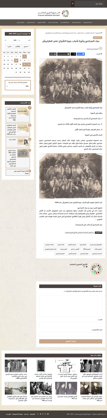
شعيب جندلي (74, 249)
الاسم (100, 320)
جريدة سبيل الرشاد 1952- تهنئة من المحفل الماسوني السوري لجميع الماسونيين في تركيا (11, 158)
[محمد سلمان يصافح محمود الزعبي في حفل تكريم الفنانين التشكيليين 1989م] (16, 366)
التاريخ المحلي (20, 22)
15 (24, 64)
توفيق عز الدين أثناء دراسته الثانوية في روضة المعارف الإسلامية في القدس (43, 376)
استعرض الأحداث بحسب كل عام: (17, 82)
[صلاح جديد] (23, 142)
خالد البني (60, 245)
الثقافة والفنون (41, 22)
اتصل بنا (8, 414)
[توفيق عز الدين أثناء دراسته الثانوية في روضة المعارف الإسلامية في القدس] (41, 366)
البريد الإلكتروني (97, 330)
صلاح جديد (12, 139)
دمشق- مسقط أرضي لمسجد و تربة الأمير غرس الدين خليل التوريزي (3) (67, 376)
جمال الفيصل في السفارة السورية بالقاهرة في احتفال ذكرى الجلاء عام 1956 (91, 398)
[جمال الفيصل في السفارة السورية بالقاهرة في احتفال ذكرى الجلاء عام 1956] (91, 388)
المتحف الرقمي (31, 22)
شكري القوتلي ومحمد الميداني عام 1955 (67, 397)
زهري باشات (97, 249)
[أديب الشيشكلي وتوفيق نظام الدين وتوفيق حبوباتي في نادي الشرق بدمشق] (91, 366)
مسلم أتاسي (72, 254)
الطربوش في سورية (95, 245)
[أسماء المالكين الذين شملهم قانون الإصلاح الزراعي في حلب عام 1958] (23, 128)
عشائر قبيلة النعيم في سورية (21, 172)
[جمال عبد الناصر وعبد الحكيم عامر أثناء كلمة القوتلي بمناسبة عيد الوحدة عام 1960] (41, 388)
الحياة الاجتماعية (76, 22)
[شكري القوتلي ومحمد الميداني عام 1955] (66, 388)
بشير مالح (82, 245)
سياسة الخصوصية (17, 414)
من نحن (26, 414)
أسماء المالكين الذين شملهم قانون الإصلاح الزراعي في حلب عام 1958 (11, 129)
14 (28, 64)
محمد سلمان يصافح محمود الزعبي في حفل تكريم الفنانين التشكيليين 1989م (16, 376)
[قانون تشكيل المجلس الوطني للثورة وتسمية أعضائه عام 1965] (23, 112)
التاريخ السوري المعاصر (92, 49)
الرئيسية (98, 33)
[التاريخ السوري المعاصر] (53, 13)
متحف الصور (80, 33)
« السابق (26, 47)
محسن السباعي (96, 254)
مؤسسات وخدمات (53, 22)
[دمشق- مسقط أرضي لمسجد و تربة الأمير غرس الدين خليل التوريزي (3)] (66, 366)
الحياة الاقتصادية (64, 22)
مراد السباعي (97, 107)
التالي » (9, 47)
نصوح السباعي (60, 254)
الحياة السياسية (87, 22)
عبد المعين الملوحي (50, 249)
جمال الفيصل (71, 245)
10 (16, 60)
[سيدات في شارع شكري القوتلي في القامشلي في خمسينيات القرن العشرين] (16, 388)
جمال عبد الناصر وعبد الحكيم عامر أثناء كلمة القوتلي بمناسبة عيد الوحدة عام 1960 (41, 398)
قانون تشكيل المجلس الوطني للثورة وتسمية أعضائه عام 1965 (11, 114)
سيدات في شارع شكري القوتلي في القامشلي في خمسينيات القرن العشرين (17, 398)
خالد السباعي (49, 245)
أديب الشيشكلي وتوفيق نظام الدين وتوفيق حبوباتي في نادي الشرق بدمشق (92, 376)
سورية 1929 (86, 249)
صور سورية (63, 249)
